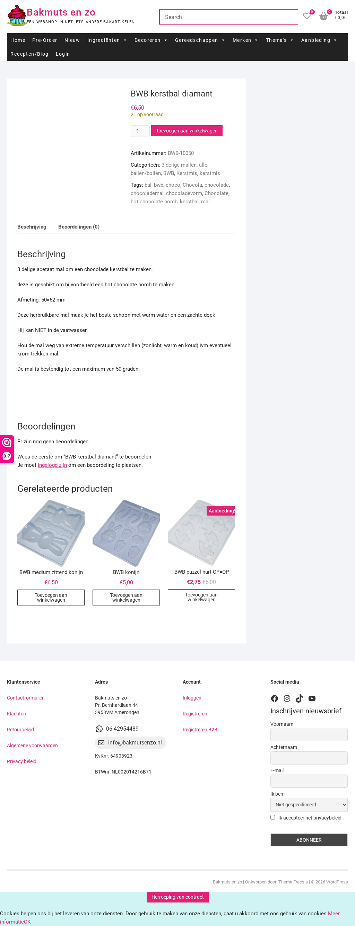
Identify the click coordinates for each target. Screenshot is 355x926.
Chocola (192, 185)
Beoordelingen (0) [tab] (78, 227)
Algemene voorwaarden (32, 745)
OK (27, 922)
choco (173, 185)
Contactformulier (25, 698)
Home (17, 40)
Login (63, 54)
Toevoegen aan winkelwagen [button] (51, 597)
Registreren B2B (200, 729)
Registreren (195, 713)
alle (203, 165)
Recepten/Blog (29, 54)
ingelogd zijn (52, 465)
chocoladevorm (184, 193)
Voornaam (281, 724)
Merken (242, 40)
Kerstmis (186, 173)
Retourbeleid (20, 729)
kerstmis (210, 173)
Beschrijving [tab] (31, 227)
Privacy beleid (21, 761)
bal (148, 185)
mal (205, 201)
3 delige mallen (179, 165)
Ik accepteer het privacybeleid (309, 818)
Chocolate (216, 193)
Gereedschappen (196, 40)
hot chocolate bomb (154, 201)
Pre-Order (45, 40)
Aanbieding (315, 40)
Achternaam (283, 747)
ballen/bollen (146, 173)
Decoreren (148, 40)
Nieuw (72, 40)
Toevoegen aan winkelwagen (187, 130)
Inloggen (192, 698)
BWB (168, 173)
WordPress (337, 882)
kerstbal (189, 201)
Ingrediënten (103, 40)
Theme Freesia (293, 882)
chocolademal (147, 193)
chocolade (217, 185)
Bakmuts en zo (61, 12)
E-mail (277, 770)
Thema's (276, 40)
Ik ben (276, 794)
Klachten (16, 713)
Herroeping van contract (177, 897)
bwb (158, 185)
